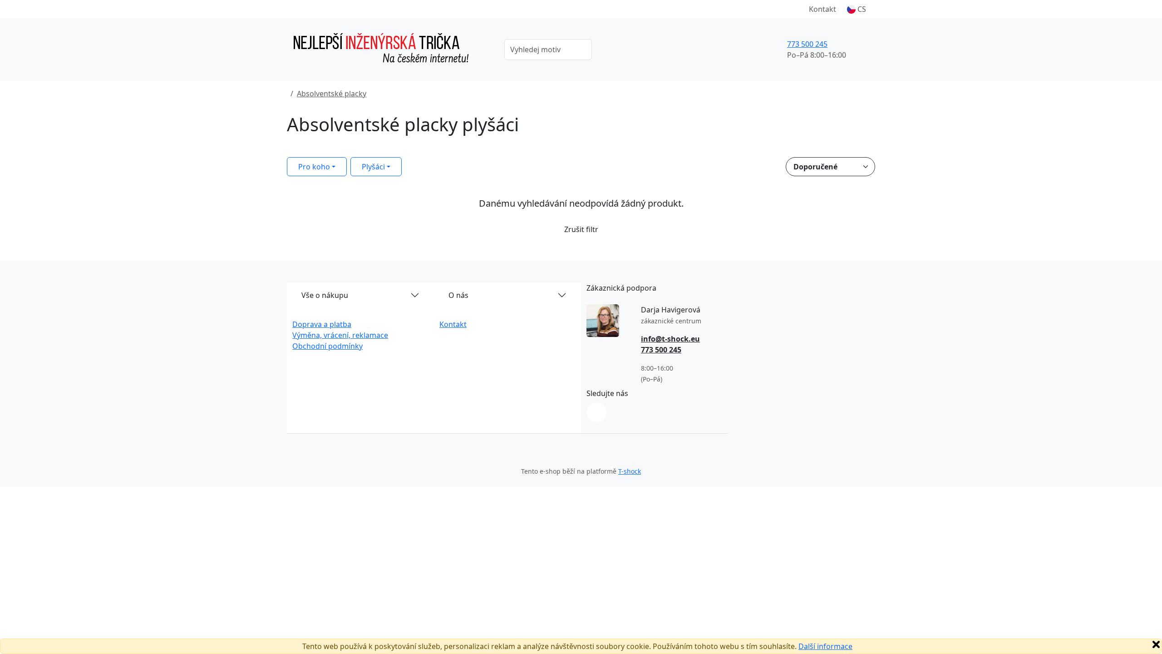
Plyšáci (373, 167)
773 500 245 (807, 44)
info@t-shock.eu (670, 339)
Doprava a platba (321, 324)
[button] (856, 9)
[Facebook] (596, 412)
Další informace (825, 646)
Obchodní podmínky (327, 346)
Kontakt (822, 9)
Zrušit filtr (581, 229)
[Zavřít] (1156, 644)
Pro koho (314, 167)
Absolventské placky (331, 94)
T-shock (629, 471)
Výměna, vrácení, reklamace (340, 335)
